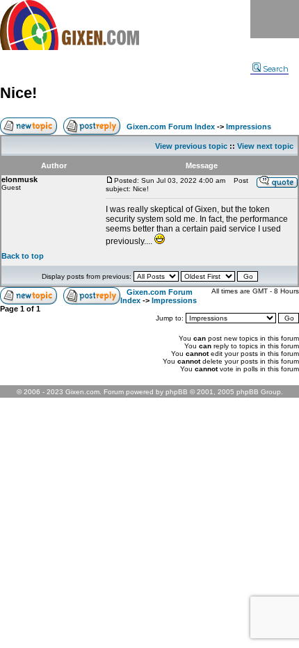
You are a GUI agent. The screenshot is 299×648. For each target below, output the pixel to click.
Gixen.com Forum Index (171, 126)
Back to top (22, 256)
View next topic (265, 146)
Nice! (18, 93)
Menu (274, 19)
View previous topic (191, 146)
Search (276, 69)
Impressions (248, 126)
